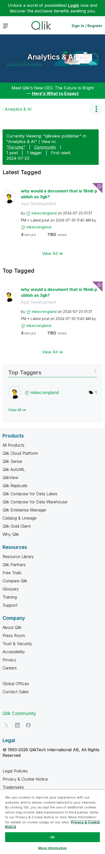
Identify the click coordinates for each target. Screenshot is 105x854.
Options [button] (96, 109)
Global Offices (16, 683)
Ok (52, 837)
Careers (10, 667)
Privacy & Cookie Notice (25, 779)
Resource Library (18, 556)
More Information (52, 848)
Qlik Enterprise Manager (24, 509)
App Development (38, 203)
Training (10, 597)
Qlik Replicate (15, 485)
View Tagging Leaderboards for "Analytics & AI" (52, 370)
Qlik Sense (12, 461)
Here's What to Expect (55, 93)
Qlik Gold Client (17, 526)
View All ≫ (52, 253)
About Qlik (12, 627)
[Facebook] (28, 725)
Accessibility (14, 651)
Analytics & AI (51, 57)
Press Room (14, 635)
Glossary (11, 588)
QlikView (10, 477)
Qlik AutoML (14, 469)
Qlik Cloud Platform (20, 453)
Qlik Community (19, 713)
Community (45, 147)
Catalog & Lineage (19, 518)
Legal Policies (15, 770)
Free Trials (12, 572)
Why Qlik (11, 534)
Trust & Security (17, 643)
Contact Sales (16, 691)
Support (10, 605)
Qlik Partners (14, 564)
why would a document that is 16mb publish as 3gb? (59, 193)
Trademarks (13, 787)
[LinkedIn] (17, 725)
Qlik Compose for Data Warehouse (35, 501)
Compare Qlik (15, 580)
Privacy (9, 659)
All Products (13, 445)
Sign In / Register (87, 26)
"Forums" (15, 147)
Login (73, 5)
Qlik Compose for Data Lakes (30, 493)
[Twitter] (6, 725)
